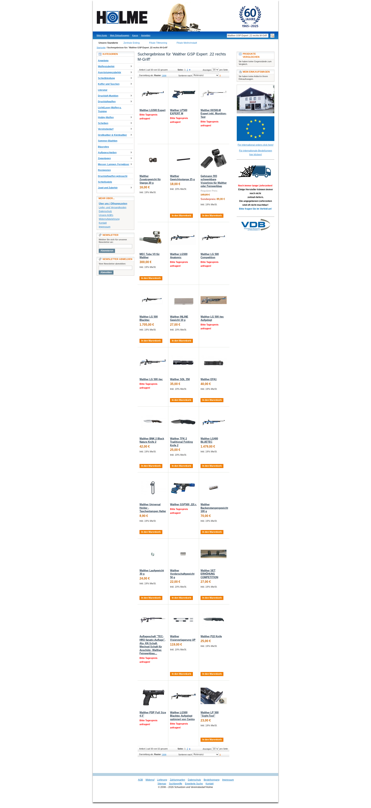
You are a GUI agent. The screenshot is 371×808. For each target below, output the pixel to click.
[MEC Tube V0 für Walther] (153, 237)
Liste (164, 75)
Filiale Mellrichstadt (187, 43)
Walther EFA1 (209, 379)
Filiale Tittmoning (158, 43)
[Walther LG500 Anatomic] (183, 237)
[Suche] (272, 36)
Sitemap (161, 783)
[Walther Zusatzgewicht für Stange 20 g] (153, 159)
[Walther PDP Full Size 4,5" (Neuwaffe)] (153, 696)
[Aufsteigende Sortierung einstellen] (220, 75)
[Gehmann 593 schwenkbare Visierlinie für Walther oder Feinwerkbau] (214, 159)
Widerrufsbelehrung (109, 219)
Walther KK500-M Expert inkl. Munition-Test (213, 113)
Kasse (135, 35)
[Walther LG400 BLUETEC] (214, 422)
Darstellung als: (146, 75)
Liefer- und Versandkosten (112, 207)
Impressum (104, 226)
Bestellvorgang (212, 779)
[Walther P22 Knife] (214, 620)
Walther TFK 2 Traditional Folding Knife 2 (181, 442)
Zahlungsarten (177, 779)
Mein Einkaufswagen (119, 35)
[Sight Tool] (214, 696)
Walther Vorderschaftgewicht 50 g (182, 574)
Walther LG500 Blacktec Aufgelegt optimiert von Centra (182, 716)
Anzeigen (207, 70)
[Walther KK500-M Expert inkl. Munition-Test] (214, 94)
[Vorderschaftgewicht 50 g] (183, 554)
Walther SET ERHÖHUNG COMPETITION (209, 574)
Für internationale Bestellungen (255, 150)
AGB (140, 779)
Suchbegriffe (175, 783)
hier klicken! (255, 154)
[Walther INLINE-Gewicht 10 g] (183, 300)
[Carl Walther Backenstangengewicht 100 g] (214, 488)
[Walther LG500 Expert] (153, 94)
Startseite (101, 47)
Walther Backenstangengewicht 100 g (214, 508)
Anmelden (145, 35)
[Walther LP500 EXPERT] (183, 94)
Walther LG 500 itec (151, 379)
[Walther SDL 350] (183, 363)
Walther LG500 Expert (152, 110)
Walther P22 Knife (211, 636)
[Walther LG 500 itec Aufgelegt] (214, 300)
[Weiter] (190, 70)
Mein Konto (102, 35)
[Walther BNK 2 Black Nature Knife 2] (153, 422)
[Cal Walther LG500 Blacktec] (153, 300)
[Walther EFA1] (214, 363)
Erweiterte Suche (194, 783)
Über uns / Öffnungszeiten (113, 203)
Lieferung (162, 779)
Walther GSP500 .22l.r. (183, 504)
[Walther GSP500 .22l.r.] (183, 488)
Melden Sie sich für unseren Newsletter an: (113, 240)
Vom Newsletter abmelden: (112, 264)
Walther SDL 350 (180, 379)
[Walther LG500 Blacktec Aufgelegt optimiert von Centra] (183, 696)
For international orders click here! (255, 145)
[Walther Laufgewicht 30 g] (153, 554)
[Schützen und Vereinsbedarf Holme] (184, 17)
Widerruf (150, 779)
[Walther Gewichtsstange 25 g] (183, 159)
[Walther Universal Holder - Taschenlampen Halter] (153, 488)
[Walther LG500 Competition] (214, 237)
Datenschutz (105, 211)
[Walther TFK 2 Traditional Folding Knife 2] (183, 422)
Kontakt (103, 223)
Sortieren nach (185, 75)
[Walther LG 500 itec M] (153, 363)
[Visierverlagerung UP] (183, 620)
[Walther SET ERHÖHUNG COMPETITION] (214, 554)
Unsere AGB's (106, 215)
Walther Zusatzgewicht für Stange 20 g (150, 179)
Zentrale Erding (131, 43)
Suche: (224, 36)
